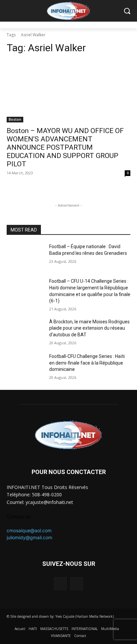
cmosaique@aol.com (29, 530)
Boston (15, 119)
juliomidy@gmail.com (29, 537)
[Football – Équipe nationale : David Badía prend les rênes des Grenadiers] (25, 256)
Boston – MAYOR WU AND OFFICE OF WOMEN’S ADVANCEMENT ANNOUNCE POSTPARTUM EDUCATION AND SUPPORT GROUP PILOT (65, 147)
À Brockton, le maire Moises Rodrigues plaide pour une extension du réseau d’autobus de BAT (89, 328)
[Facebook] (60, 583)
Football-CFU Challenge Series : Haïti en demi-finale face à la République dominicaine (87, 363)
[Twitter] (76, 583)
